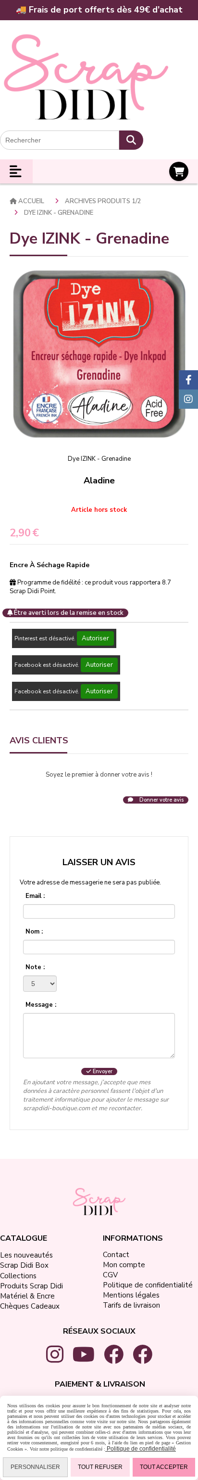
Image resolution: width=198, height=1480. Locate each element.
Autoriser (95, 638)
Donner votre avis (161, 800)
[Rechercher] (131, 140)
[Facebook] (188, 379)
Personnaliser (35, 1467)
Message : (40, 1004)
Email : (35, 896)
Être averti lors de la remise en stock (68, 613)
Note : (35, 967)
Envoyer (101, 1071)
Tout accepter (164, 1467)
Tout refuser (100, 1467)
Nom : (34, 931)
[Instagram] (188, 399)
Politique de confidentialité (140, 1448)
